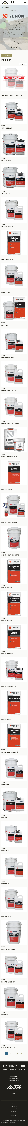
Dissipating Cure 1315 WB (8, 949)
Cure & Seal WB (5, 883)
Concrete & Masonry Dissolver (9, 522)
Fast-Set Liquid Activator (8, 1048)
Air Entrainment (5, 292)
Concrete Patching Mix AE (8, 621)
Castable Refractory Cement (9, 456)
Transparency (14, 1111)
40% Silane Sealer (6, 194)
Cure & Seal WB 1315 (6, 916)
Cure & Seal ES (5, 851)
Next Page (21, 1053)
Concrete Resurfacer (7, 653)
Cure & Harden (5, 785)
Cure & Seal (4, 818)
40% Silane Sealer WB (7, 227)
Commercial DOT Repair (7, 489)
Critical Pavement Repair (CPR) (9, 752)
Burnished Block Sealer (7, 358)
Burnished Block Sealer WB (8, 391)
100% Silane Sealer (6, 128)
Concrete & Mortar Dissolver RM (10, 555)
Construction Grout (6, 719)
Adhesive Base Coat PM (7, 259)
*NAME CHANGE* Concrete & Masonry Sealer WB (13, 95)
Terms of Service (14, 1108)
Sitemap (14, 1103)
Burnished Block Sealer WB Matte (10, 424)
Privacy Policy (14, 1106)
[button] (25, 2)
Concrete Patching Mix (7, 588)
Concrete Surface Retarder (8, 686)
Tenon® (3, 92)
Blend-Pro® (4, 325)
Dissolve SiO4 (5, 1015)
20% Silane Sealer (6, 161)
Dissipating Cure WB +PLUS (8, 982)
